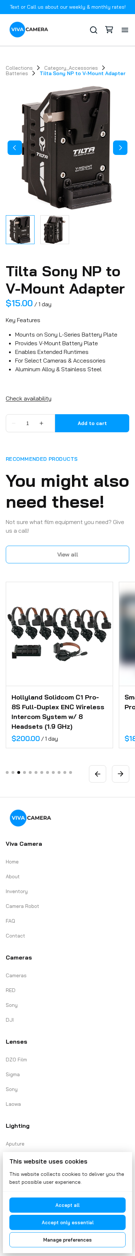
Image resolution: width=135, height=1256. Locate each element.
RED (10, 990)
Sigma (13, 1074)
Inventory (17, 891)
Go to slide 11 (65, 772)
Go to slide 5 (30, 772)
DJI (10, 1020)
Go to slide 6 (36, 772)
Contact (15, 935)
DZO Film (16, 1059)
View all (67, 554)
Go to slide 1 (7, 772)
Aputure (15, 1143)
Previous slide (97, 774)
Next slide (120, 774)
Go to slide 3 (19, 772)
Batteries (17, 73)
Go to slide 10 (59, 772)
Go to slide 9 (53, 772)
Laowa (13, 1104)
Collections (19, 67)
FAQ (10, 921)
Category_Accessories (71, 67)
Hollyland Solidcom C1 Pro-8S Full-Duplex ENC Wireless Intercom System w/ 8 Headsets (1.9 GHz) (58, 712)
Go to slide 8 (47, 772)
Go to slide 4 (24, 772)
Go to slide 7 (42, 772)
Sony (12, 1005)
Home (12, 861)
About (13, 876)
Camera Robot (22, 906)
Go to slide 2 (13, 772)
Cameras (16, 975)
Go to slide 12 (70, 772)
